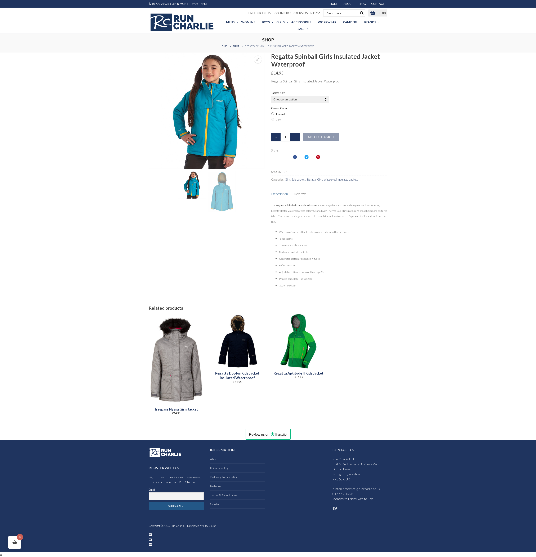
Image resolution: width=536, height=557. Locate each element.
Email (152, 489)
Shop (236, 46)
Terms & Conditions (223, 495)
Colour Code (279, 108)
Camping (350, 22)
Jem (278, 119)
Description (279, 194)
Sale (301, 29)
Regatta (311, 179)
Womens (248, 22)
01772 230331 (343, 494)
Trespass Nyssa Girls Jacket (176, 409)
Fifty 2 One (209, 525)
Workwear (327, 22)
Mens (230, 22)
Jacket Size (278, 93)
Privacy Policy (219, 468)
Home (223, 46)
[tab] (279, 194)
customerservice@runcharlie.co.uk (356, 489)
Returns (215, 486)
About (214, 459)
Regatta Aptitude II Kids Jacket (298, 373)
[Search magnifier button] (361, 13)
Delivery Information (224, 477)
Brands (370, 22)
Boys (266, 22)
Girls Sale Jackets (295, 179)
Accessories (301, 22)
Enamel (280, 114)
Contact (216, 504)
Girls (280, 22)
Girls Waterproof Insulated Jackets (337, 179)
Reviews (300, 194)
